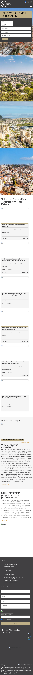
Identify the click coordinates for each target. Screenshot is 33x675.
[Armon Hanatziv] (7, 23)
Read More (4, 484)
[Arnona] (7, 24)
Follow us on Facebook (11, 580)
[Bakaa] (7, 25)
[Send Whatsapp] (29, 635)
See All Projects (25, 442)
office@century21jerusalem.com (13, 578)
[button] (1, 672)
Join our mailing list (7, 619)
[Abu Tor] (7, 21)
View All (28, 207)
